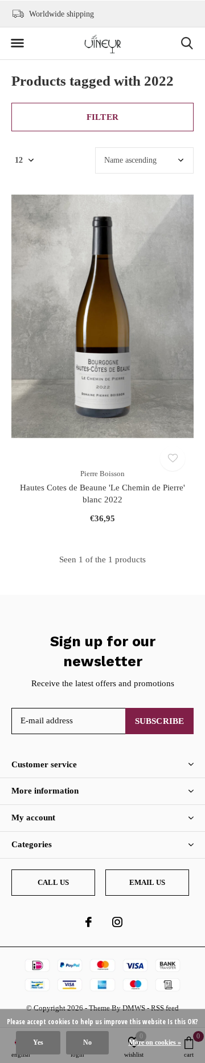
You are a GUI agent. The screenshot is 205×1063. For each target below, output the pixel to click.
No (87, 1042)
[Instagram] (117, 922)
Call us (53, 882)
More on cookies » (155, 1042)
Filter (102, 117)
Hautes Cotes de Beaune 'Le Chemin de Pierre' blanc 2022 (102, 493)
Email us (147, 882)
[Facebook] (88, 922)
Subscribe (159, 721)
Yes (38, 1042)
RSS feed (165, 1008)
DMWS (133, 1008)
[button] (17, 43)
